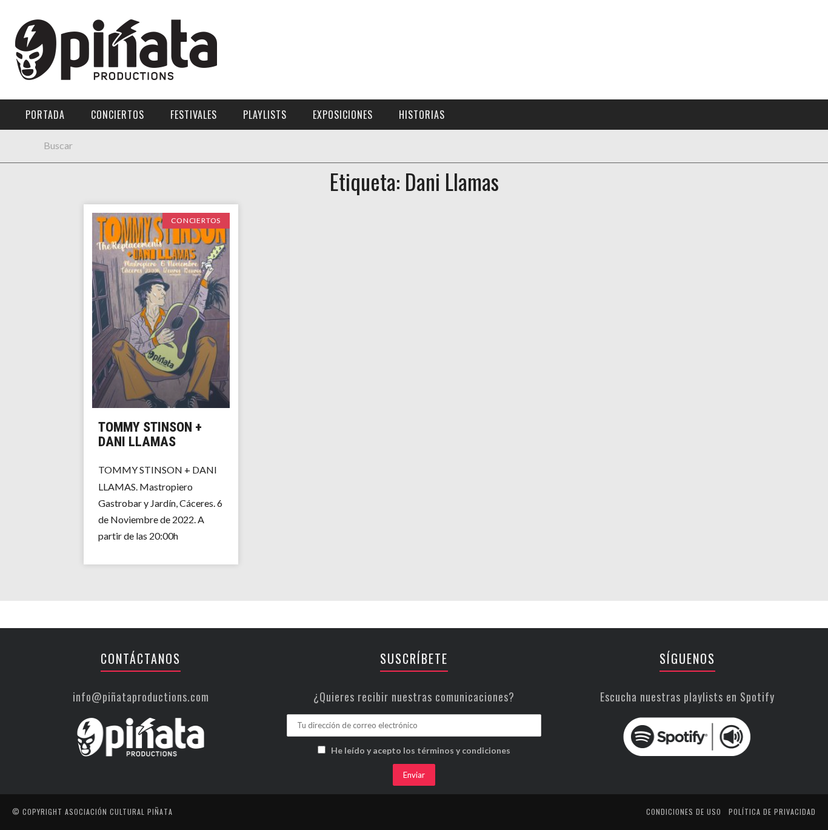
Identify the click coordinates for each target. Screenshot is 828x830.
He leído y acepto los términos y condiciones (420, 750)
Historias (422, 114)
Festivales (193, 114)
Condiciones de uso (683, 811)
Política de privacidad (772, 811)
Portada (45, 114)
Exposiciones (343, 114)
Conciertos (117, 114)
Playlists (265, 114)
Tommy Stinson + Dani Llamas (150, 434)
